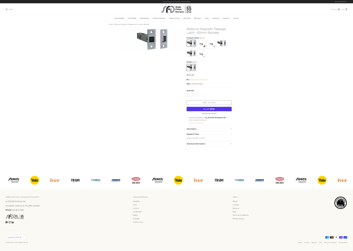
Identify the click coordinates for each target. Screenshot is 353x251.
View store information (196, 123)
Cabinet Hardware (159, 18)
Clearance (226, 18)
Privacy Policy (238, 219)
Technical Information (196, 144)
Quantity (190, 91)
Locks (207, 18)
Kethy (135, 215)
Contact (236, 18)
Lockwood (137, 212)
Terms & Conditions (241, 215)
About (235, 201)
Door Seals (186, 18)
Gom (135, 205)
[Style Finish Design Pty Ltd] (176, 9)
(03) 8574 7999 (15, 210)
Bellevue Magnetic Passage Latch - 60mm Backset (132, 24)
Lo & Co (136, 208)
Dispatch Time (193, 134)
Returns (236, 208)
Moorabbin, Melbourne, (15, 206)
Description (191, 129)
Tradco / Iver (138, 222)
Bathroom (197, 18)
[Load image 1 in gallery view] (152, 39)
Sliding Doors (144, 18)
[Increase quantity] (196, 95)
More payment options (209, 113)
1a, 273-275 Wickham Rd (15, 201)
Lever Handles (119, 18)
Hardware (215, 18)
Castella (136, 201)
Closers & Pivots (174, 18)
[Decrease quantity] (188, 95)
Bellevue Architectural (198, 80)
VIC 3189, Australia (32, 206)
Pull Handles (132, 18)
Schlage (136, 219)
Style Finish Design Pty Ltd (19, 242)
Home (110, 24)
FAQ (234, 212)
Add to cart (209, 103)
